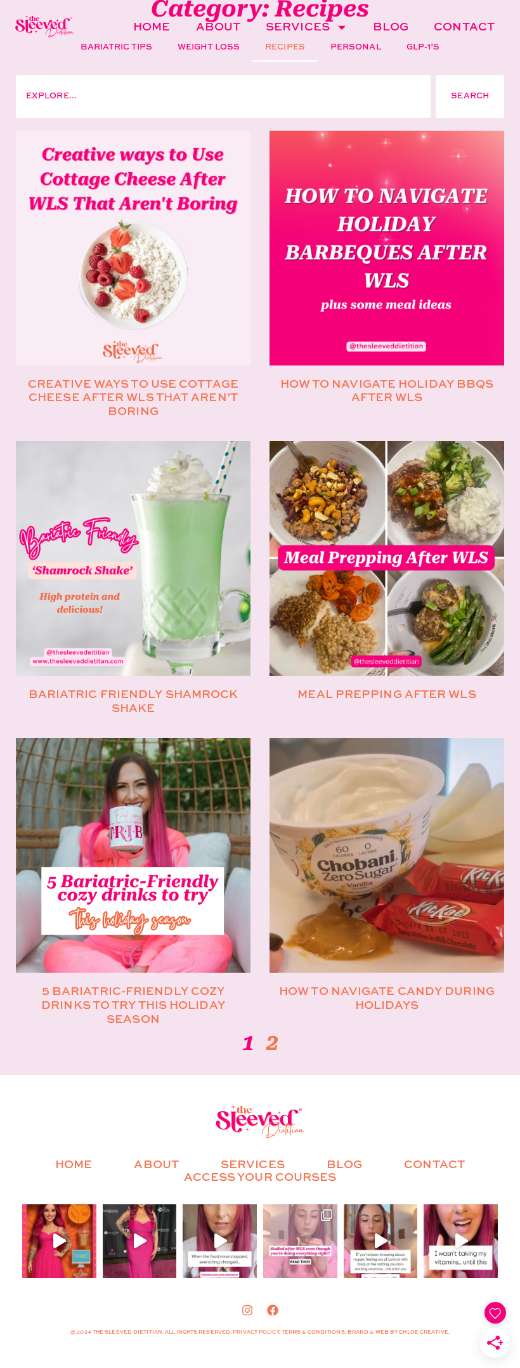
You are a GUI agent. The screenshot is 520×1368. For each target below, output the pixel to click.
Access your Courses (260, 1177)
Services (298, 27)
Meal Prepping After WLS (386, 694)
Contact (464, 27)
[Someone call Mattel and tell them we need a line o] (59, 1241)
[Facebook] (272, 1310)
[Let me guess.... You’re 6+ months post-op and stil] (461, 1241)
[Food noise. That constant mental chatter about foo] (220, 1241)
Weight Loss (209, 47)
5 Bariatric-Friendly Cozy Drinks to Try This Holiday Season (133, 1005)
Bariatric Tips (116, 47)
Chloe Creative (423, 1332)
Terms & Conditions (313, 1332)
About (218, 27)
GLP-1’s (423, 47)
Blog (390, 27)
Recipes (285, 47)
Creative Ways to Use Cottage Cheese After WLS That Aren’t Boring (133, 398)
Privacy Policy (255, 1332)
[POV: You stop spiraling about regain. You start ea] (381, 1241)
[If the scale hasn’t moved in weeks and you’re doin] (300, 1241)
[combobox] (223, 96)
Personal (355, 47)
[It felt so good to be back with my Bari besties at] (140, 1241)
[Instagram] (247, 1310)
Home (151, 27)
